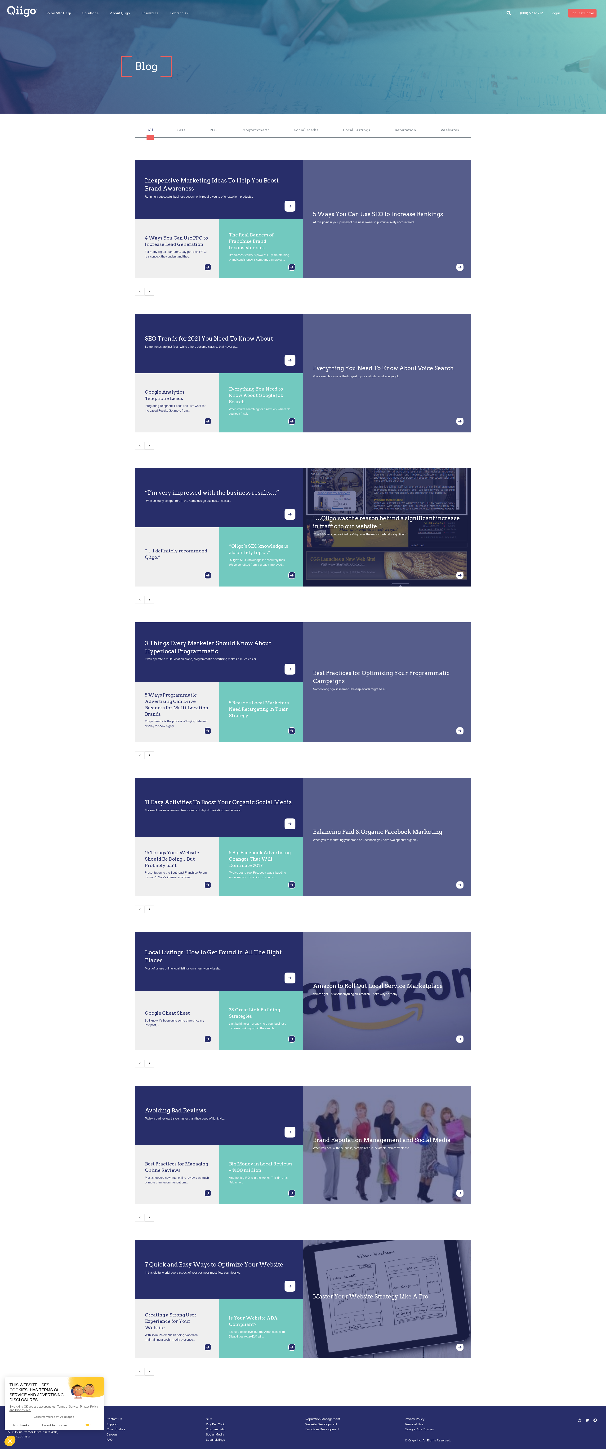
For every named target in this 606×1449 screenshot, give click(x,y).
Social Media (306, 130)
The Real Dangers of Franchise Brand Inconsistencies (251, 241)
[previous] (140, 292)
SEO (181, 130)
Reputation (405, 130)
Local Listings (356, 130)
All (150, 130)
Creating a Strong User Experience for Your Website (170, 1321)
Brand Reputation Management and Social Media (382, 1140)
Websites (449, 130)
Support (112, 1424)
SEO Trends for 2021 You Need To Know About (209, 338)
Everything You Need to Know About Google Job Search (256, 395)
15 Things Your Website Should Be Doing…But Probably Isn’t (172, 859)
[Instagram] (579, 1420)
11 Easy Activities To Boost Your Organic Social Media (218, 802)
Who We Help (58, 13)
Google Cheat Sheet (167, 1013)
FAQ (109, 1440)
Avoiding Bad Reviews (175, 1110)
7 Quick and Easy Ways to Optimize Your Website (214, 1264)
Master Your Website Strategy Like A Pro (370, 1296)
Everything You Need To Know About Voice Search (383, 368)
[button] (508, 13)
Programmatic (255, 130)
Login (555, 13)
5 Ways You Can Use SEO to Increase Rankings (378, 214)
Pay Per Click (215, 1424)
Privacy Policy (414, 1419)
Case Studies (116, 1429)
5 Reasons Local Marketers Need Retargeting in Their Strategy (259, 709)
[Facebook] (595, 1420)
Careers (112, 1434)
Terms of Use (414, 1424)
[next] (149, 292)
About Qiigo (120, 13)
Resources (149, 13)
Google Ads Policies (419, 1429)
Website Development (321, 1424)
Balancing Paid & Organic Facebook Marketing (377, 831)
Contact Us (179, 13)
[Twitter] (587, 1420)
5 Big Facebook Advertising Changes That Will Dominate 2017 (260, 859)
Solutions (90, 13)
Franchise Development (322, 1429)
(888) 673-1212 (531, 13)
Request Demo (582, 13)
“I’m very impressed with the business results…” (212, 492)
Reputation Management (322, 1419)
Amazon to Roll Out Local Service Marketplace (378, 985)
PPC (213, 130)
